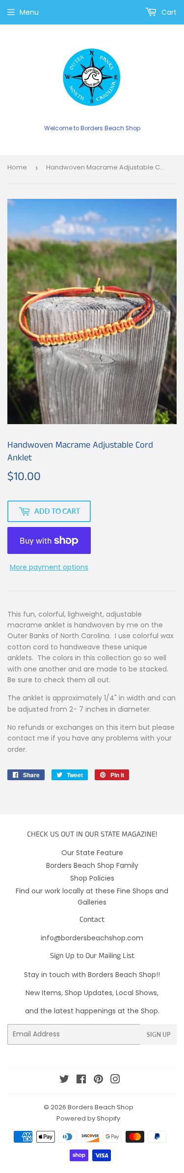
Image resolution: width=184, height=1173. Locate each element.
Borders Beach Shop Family (92, 865)
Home (17, 167)
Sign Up (158, 1034)
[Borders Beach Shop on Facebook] (81, 1080)
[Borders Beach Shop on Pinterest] (98, 1080)
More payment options (49, 567)
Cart (168, 12)
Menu (29, 12)
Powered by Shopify (88, 1118)
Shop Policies (92, 878)
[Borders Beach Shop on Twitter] (64, 1080)
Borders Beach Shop (100, 1107)
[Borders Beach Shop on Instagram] (115, 1080)
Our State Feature (92, 853)
